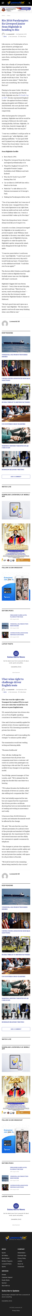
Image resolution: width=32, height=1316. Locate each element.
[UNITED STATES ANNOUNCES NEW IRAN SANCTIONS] (16, 368)
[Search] (29, 3)
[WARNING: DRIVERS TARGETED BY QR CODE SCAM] (16, 435)
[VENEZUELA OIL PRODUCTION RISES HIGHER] (16, 344)
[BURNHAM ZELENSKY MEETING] (16, 459)
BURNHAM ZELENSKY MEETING (13, 469)
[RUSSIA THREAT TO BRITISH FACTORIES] (16, 392)
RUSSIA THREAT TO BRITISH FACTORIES (16, 402)
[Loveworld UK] (16, 3)
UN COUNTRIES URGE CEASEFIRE (13, 424)
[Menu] (3, 3)
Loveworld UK (10, 34)
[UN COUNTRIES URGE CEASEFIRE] (16, 414)
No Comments (13, 36)
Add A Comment (16, 476)
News (5, 36)
